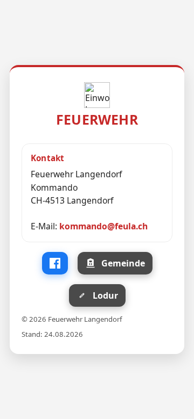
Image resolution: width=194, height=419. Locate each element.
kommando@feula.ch (103, 226)
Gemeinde (123, 263)
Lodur (105, 295)
